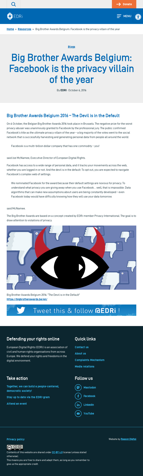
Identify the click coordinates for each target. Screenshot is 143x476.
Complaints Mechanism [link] (89, 360)
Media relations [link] (84, 366)
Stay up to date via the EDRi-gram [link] (28, 397)
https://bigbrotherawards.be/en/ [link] (27, 299)
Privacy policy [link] (16, 439)
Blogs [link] (71, 46)
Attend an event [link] (17, 403)
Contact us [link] (82, 347)
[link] (138, 17)
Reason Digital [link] (128, 439)
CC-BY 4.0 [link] (57, 452)
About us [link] (80, 353)
